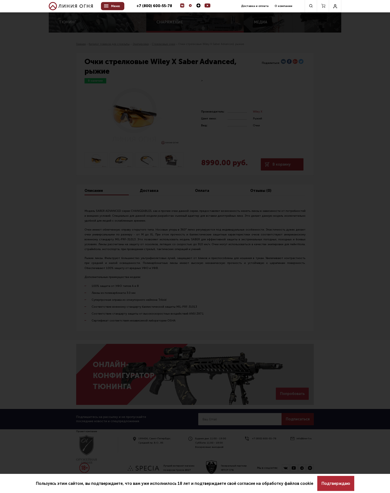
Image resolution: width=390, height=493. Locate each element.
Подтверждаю (335, 483)
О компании (283, 6)
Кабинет (335, 6)
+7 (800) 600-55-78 (154, 6)
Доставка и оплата (255, 6)
